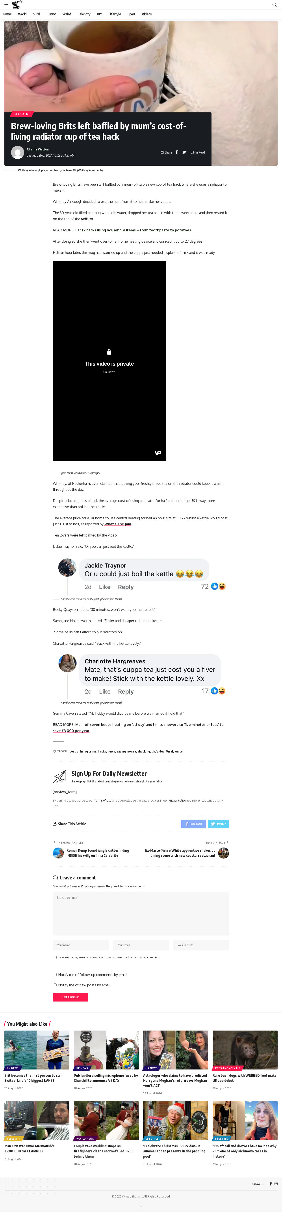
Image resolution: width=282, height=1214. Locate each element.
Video (160, 751)
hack (177, 184)
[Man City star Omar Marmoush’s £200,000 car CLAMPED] (36, 1120)
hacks (102, 751)
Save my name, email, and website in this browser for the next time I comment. (109, 957)
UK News (13, 1068)
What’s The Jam (117, 524)
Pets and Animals (227, 1068)
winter (179, 751)
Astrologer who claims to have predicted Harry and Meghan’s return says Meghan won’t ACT (175, 1080)
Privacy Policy (177, 800)
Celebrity (13, 1138)
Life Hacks (22, 113)
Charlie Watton (38, 149)
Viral (169, 751)
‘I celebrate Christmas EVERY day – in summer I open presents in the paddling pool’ (174, 1151)
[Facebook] (271, 1184)
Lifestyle (152, 1138)
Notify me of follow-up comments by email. (93, 974)
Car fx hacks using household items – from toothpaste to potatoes (133, 230)
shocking (143, 751)
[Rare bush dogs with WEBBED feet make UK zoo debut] (245, 1050)
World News (85, 1138)
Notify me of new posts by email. (84, 985)
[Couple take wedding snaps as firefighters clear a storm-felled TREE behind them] (106, 1120)
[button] (8, 4)
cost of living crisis (83, 751)
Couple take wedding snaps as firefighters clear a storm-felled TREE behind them (104, 1151)
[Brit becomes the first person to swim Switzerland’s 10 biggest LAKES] (36, 1050)
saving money (126, 751)
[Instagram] (276, 1184)
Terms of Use (102, 800)
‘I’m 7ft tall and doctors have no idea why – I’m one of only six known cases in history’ (244, 1151)
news (111, 751)
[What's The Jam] (20, 4)
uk (153, 751)
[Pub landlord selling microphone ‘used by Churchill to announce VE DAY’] (106, 1050)
